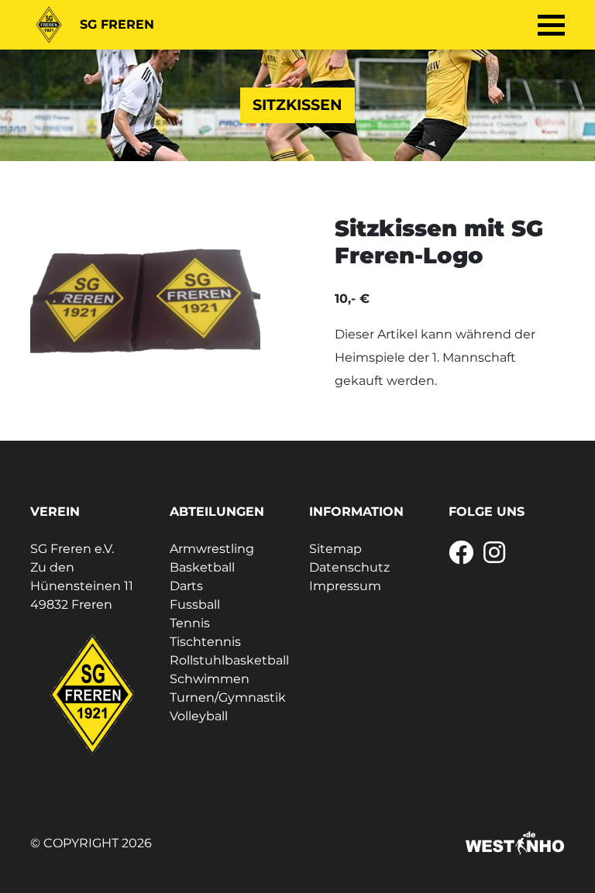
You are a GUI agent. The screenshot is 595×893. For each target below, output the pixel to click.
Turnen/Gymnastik (228, 697)
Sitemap (335, 548)
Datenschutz (349, 567)
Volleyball (199, 716)
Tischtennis (205, 641)
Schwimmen (209, 678)
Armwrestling (212, 548)
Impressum (345, 586)
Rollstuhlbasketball (229, 660)
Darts (186, 586)
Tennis (190, 623)
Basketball (202, 567)
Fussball (195, 604)
